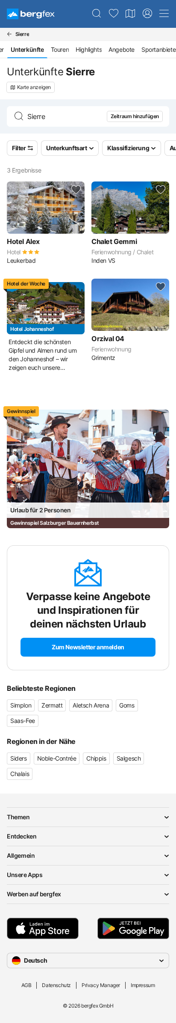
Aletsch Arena (91, 705)
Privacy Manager (101, 985)
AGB (26, 985)
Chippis (96, 758)
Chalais (19, 773)
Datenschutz (56, 985)
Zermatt (51, 705)
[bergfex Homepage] (31, 14)
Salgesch (129, 758)
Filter (19, 148)
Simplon (20, 705)
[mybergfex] (147, 13)
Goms (126, 705)
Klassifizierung (128, 148)
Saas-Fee (22, 720)
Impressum (143, 985)
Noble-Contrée (56, 758)
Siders (18, 758)
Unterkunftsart (66, 148)
